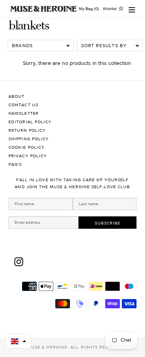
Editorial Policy (30, 122)
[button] (18, 341)
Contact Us (23, 105)
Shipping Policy (29, 139)
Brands (22, 45)
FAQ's (15, 164)
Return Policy (27, 130)
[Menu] (132, 9)
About (17, 96)
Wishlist (109, 9)
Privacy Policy (28, 156)
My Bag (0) (89, 9)
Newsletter (24, 113)
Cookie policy (26, 147)
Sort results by (104, 45)
